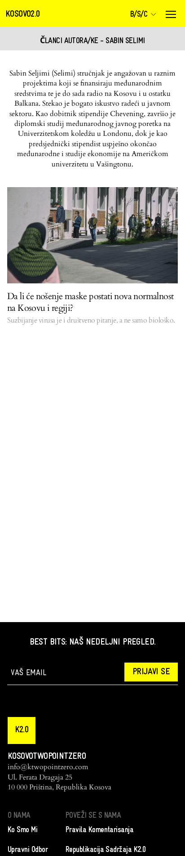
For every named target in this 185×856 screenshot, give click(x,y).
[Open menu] (171, 14)
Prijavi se (151, 672)
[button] (21, 730)
